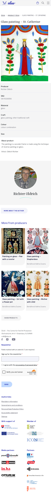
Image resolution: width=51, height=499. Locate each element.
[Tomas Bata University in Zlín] (38, 475)
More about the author (14, 210)
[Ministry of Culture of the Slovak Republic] (12, 426)
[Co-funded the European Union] (12, 433)
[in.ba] (12, 469)
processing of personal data (26, 365)
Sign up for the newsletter (12, 354)
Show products (10, 318)
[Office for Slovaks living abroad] (38, 482)
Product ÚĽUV (13, 15)
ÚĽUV (3, 15)
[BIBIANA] (38, 469)
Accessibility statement (9, 412)
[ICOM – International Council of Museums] (38, 440)
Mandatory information (9, 401)
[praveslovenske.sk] (12, 455)
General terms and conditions (12, 405)
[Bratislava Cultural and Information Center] (38, 488)
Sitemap (4, 416)
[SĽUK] (38, 462)
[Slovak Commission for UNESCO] (38, 455)
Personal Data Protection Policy (12, 409)
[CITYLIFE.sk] (12, 475)
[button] (48, 3)
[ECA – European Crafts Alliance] (38, 426)
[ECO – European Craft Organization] (38, 433)
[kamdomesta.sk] (12, 462)
